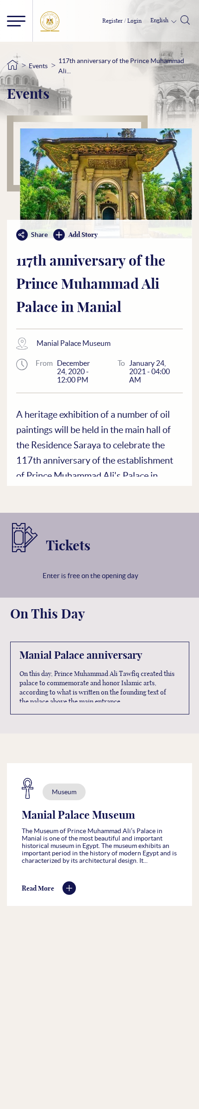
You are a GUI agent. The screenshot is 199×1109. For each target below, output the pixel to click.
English (160, 20)
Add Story (83, 235)
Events (38, 66)
